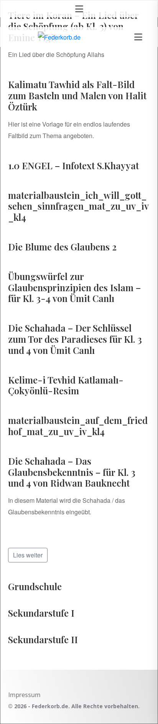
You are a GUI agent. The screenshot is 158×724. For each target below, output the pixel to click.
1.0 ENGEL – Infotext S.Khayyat (73, 165)
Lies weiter (28, 555)
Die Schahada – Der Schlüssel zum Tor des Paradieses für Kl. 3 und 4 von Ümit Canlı (75, 339)
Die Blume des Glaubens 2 (62, 246)
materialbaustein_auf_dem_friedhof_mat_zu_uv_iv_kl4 (78, 425)
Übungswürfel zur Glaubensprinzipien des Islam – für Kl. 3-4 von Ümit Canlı (74, 287)
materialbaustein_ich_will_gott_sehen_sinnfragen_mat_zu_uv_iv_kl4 (78, 206)
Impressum (24, 695)
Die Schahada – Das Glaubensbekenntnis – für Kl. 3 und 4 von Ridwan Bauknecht (71, 472)
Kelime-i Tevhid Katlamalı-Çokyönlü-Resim (65, 385)
